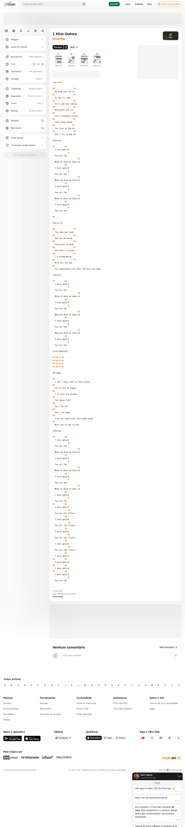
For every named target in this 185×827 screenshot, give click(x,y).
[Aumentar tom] (42, 64)
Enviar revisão (58, 597)
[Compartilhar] (43, 31)
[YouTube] (143, 738)
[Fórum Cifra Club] (10, 758)
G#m (60, 82)
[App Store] (32, 738)
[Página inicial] (9, 4)
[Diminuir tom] (34, 64)
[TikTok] (169, 738)
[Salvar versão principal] (66, 47)
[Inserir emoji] (175, 655)
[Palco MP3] (63, 757)
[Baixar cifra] (28, 31)
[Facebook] (160, 738)
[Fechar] (179, 776)
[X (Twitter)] (178, 738)
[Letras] (47, 757)
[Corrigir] (35, 31)
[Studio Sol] (172, 758)
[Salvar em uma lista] (21, 31)
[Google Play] (12, 738)
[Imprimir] (14, 31)
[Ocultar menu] (6, 31)
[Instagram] (152, 738)
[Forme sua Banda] (30, 757)
